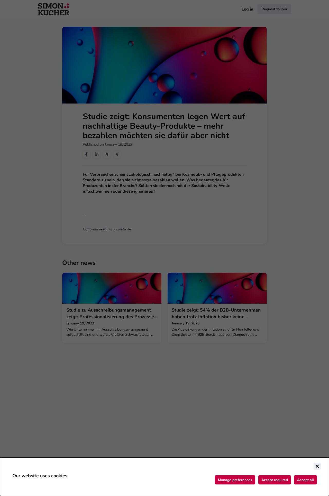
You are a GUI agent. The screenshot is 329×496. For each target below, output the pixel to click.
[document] (164, 476)
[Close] (317, 466)
